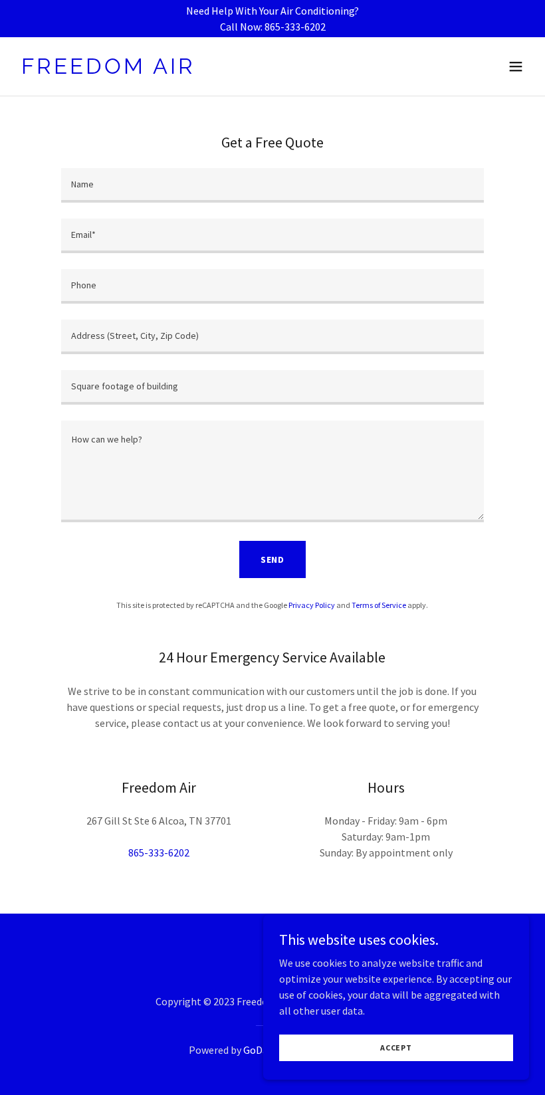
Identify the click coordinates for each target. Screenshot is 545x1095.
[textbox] (272, 185)
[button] (515, 66)
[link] (108, 69)
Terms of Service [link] (379, 605)
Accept (396, 1047)
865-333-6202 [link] (158, 852)
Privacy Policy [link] (311, 605)
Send (273, 559)
